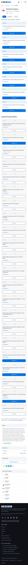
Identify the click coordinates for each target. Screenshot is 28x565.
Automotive (7, 5)
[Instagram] (2, 518)
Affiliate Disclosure (4, 560)
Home (2, 5)
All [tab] (4, 16)
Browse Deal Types (5, 535)
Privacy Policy (19, 560)
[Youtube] (8, 518)
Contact (3, 529)
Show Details (5, 29)
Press (2, 533)
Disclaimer (3, 562)
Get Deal (13, 97)
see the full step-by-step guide (15, 420)
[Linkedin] (14, 518)
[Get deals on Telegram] (19, 2)
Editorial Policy (12, 560)
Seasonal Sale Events (5, 537)
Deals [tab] (16, 16)
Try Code (14, 130)
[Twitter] (5, 518)
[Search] (21, 2)
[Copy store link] (13, 466)
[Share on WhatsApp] (6, 466)
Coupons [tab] (10, 16)
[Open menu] (25, 2)
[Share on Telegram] (9, 466)
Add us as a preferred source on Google (11, 520)
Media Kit (3, 531)
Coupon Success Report (6, 540)
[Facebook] (11, 518)
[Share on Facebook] (11, 466)
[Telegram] (17, 518)
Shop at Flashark (13, 462)
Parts (12, 5)
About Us (3, 526)
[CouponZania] (14, 506)
